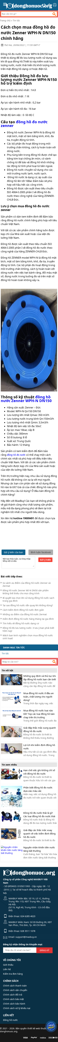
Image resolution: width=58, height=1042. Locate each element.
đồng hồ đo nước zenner (24, 123)
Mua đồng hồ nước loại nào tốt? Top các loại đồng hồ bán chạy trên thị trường (39, 714)
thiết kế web (33, 1028)
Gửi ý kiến (45, 559)
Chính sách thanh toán (15, 985)
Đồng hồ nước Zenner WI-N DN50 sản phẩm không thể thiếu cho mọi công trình (26, 592)
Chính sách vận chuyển (15, 990)
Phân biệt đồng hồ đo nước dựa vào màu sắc (37, 789)
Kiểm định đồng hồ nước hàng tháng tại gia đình (28, 618)
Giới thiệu (8, 964)
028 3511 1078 (27, 931)
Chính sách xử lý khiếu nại (16, 1008)
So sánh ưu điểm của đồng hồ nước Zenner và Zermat (27, 584)
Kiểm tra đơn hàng (13, 973)
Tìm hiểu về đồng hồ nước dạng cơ (21, 623)
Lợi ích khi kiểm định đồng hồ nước (39, 746)
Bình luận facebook (41, 552)
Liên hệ (7, 969)
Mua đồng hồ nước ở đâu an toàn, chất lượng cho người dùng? (38, 697)
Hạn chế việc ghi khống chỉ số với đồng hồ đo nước (39, 772)
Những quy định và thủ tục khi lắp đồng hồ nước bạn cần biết (39, 677)
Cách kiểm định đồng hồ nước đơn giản (23, 609)
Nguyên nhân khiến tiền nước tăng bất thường (39, 849)
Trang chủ (5, 20)
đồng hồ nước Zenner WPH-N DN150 (26, 398)
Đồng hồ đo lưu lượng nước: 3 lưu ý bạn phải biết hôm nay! (28, 629)
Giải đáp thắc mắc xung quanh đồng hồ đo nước (39, 729)
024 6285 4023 (27, 916)
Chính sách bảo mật (13, 999)
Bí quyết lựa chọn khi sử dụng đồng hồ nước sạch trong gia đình (28, 599)
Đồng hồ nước (10, 1020)
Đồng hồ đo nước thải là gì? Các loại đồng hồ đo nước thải (39, 814)
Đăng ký (44, 950)
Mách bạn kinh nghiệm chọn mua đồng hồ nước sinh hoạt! (28, 637)
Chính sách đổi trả (12, 994)
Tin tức (16, 20)
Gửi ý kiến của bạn (13, 552)
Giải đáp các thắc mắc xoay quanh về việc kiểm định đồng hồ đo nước (39, 833)
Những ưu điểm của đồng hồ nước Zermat (25, 614)
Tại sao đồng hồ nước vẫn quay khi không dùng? (28, 605)
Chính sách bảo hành (14, 1003)
